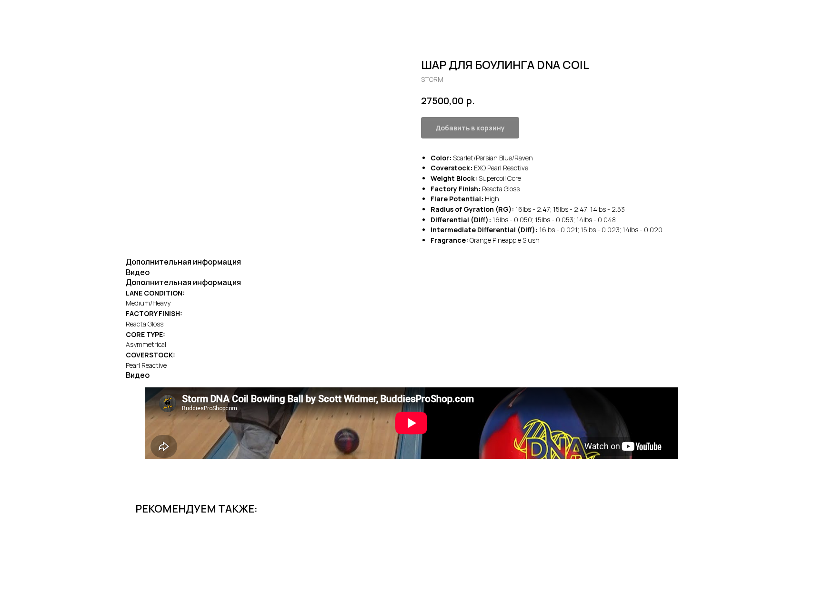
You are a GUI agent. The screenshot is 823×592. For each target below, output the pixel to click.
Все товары (36, 14)
